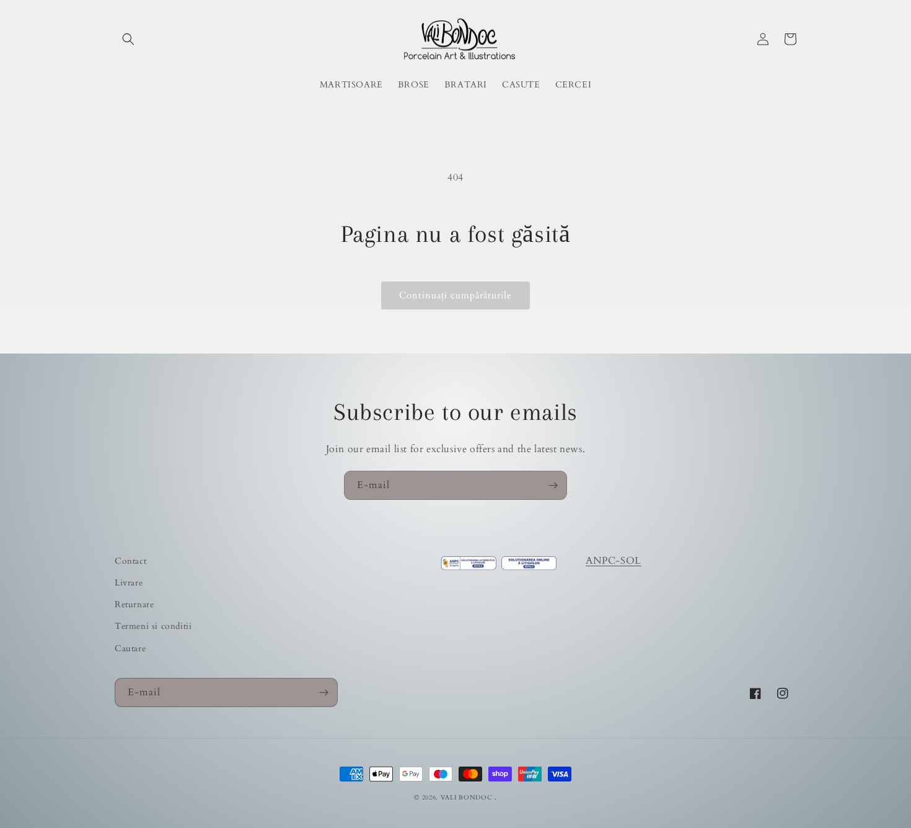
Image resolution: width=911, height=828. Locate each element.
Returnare (134, 604)
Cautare (130, 648)
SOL (630, 561)
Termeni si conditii (153, 626)
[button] (128, 39)
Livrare (129, 583)
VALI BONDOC (467, 797)
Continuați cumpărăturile (455, 295)
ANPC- (603, 561)
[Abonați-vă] (552, 485)
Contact (130, 561)
